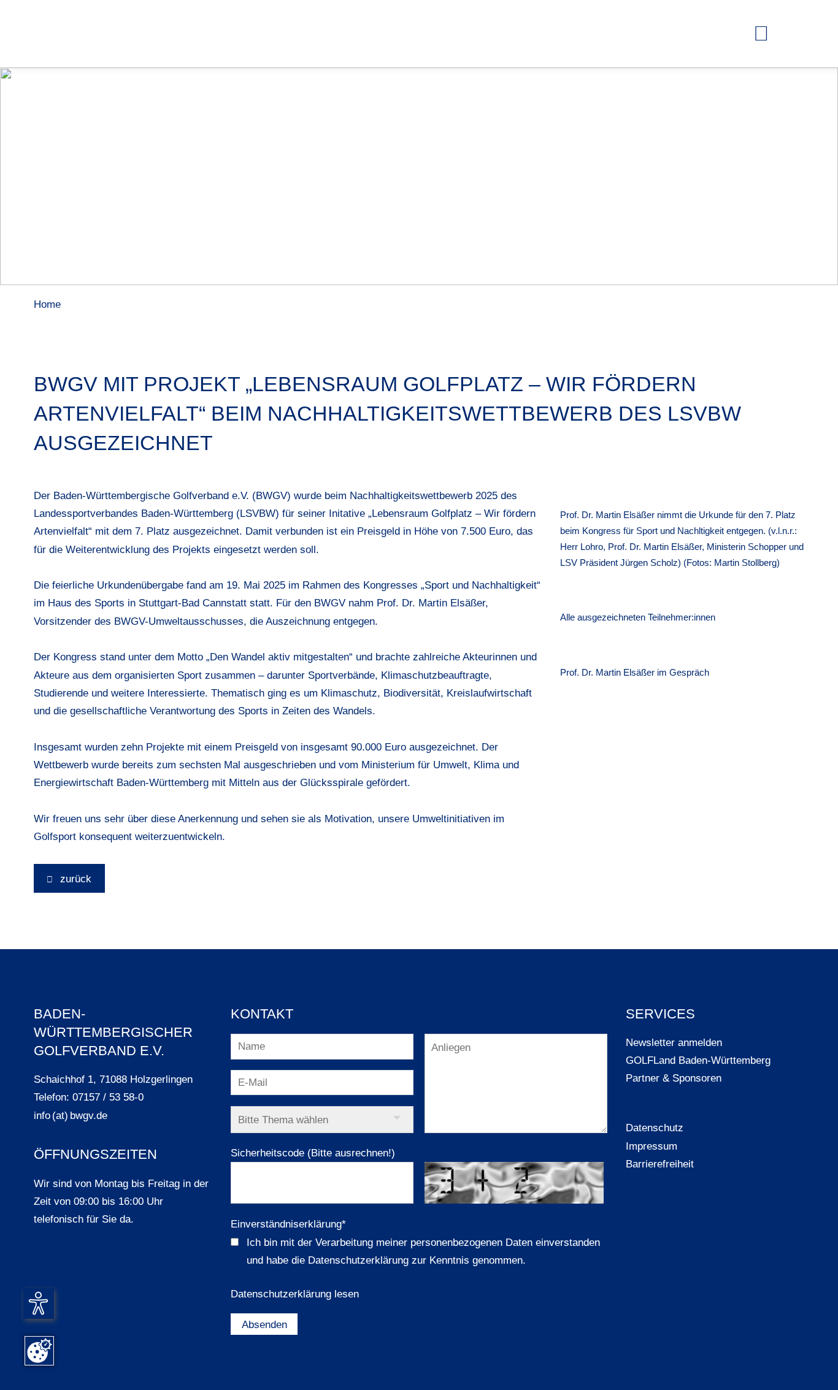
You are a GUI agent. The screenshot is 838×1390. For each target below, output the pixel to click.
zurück (74, 879)
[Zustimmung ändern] (39, 1350)
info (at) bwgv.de (70, 1115)
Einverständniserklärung (288, 1224)
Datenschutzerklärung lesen (295, 1294)
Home (47, 304)
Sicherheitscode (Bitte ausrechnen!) (313, 1153)
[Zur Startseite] (64, 33)
